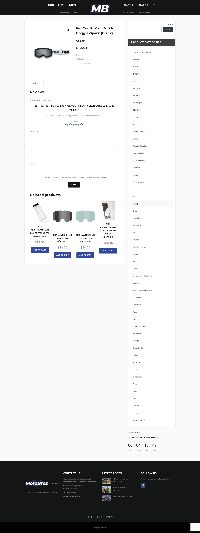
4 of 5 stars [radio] (77, 125)
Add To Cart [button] (40, 250)
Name (32, 151)
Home (89, 517)
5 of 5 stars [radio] (81, 125)
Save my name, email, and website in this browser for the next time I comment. (75, 177)
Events (109, 517)
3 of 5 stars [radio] (74, 125)
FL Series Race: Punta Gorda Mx (143, 437)
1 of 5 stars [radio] (66, 125)
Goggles (87, 63)
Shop (99, 517)
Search (170, 24)
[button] (68, 30)
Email (32, 165)
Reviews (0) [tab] (36, 83)
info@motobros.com (73, 497)
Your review (34, 131)
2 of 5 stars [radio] (70, 125)
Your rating (74, 121)
